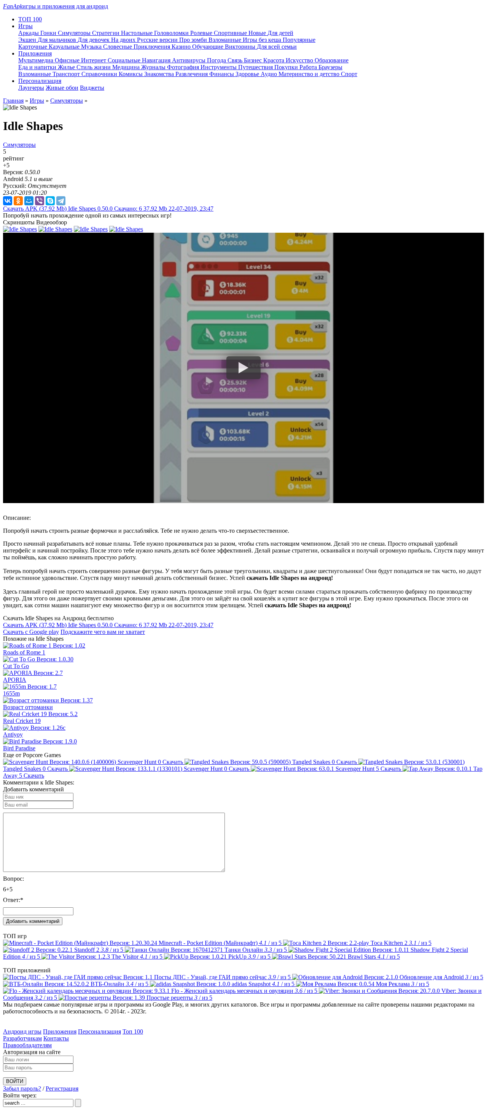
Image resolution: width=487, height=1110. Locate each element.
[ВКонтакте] (7, 200)
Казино (182, 46)
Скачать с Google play (31, 632)
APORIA (14, 679)
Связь (236, 60)
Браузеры (330, 67)
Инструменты (219, 67)
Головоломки (172, 33)
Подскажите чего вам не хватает (102, 632)
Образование (332, 60)
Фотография (184, 67)
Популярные (299, 40)
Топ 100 (133, 1031)
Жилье (67, 67)
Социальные (125, 60)
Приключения (153, 46)
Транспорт (67, 74)
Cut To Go (16, 666)
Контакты (56, 1038)
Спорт (349, 74)
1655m (11, 693)
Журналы (154, 67)
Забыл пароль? (22, 1088)
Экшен (28, 40)
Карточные (33, 46)
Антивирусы (189, 60)
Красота (274, 60)
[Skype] (50, 200)
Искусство (300, 60)
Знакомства (159, 74)
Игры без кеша (263, 40)
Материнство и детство (310, 74)
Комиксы (131, 74)
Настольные (137, 33)
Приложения (59, 1031)
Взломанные (225, 40)
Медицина (126, 67)
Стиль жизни (94, 67)
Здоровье (248, 74)
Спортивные (231, 33)
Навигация (157, 60)
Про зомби (193, 40)
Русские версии (158, 40)
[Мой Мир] (28, 200)
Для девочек (94, 40)
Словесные (118, 46)
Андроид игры (22, 1031)
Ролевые (202, 33)
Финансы (222, 74)
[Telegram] (60, 200)
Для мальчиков (58, 40)
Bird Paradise (19, 748)
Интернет (94, 60)
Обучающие (208, 46)
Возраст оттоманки (28, 707)
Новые (257, 33)
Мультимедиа (36, 60)
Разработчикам (22, 1038)
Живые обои (62, 87)
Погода (217, 60)
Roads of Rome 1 (24, 652)
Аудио (270, 74)
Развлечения (192, 74)
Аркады (29, 33)
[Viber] (39, 200)
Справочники (100, 74)
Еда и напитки (38, 67)
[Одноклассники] (18, 200)
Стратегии (106, 33)
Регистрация (62, 1088)
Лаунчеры (31, 87)
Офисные (68, 60)
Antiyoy (13, 734)
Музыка (92, 46)
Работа (308, 67)
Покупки (286, 67)
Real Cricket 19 (22, 721)
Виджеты (92, 87)
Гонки (49, 33)
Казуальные (65, 46)
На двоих (124, 40)
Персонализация (99, 1031)
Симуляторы (75, 33)
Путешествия (256, 67)
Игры (37, 100)
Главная (13, 100)
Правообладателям (27, 1045)
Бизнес (253, 60)
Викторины (241, 46)
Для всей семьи (277, 46)
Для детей (280, 33)
